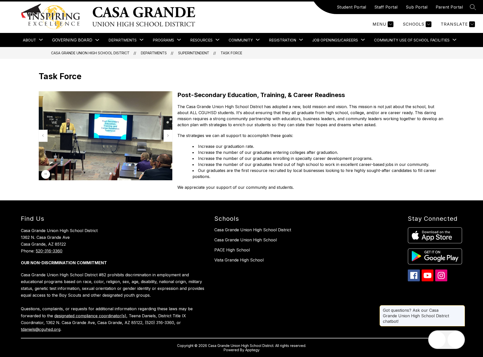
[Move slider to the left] (43, 136)
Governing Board (72, 39)
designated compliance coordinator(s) (90, 315)
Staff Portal (386, 7)
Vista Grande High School (239, 259)
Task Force (231, 53)
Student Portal (351, 7)
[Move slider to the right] (168, 136)
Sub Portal (417, 7)
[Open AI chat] (456, 340)
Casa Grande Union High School (245, 239)
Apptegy (252, 350)
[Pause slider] (45, 174)
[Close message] (460, 307)
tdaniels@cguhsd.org (40, 329)
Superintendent (193, 53)
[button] (106, 173)
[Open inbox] (437, 340)
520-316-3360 (49, 250)
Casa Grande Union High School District (90, 53)
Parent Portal (449, 7)
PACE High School (232, 249)
